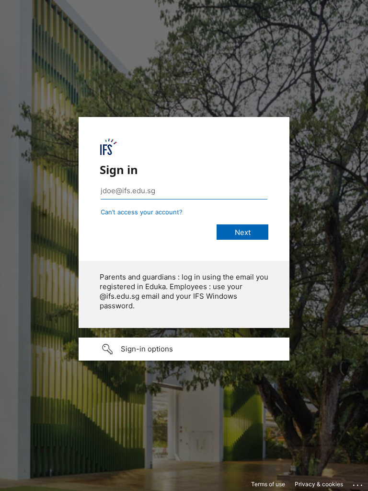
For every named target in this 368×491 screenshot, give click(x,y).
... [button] (358, 483)
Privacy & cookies (319, 484)
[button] (184, 349)
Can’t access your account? (142, 212)
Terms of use (268, 484)
